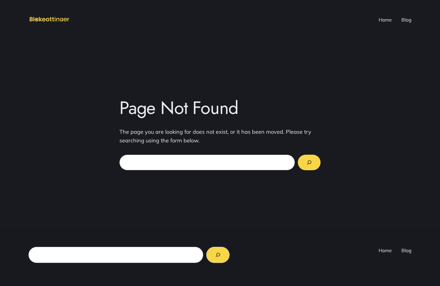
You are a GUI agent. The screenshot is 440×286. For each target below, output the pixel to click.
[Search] (309, 162)
